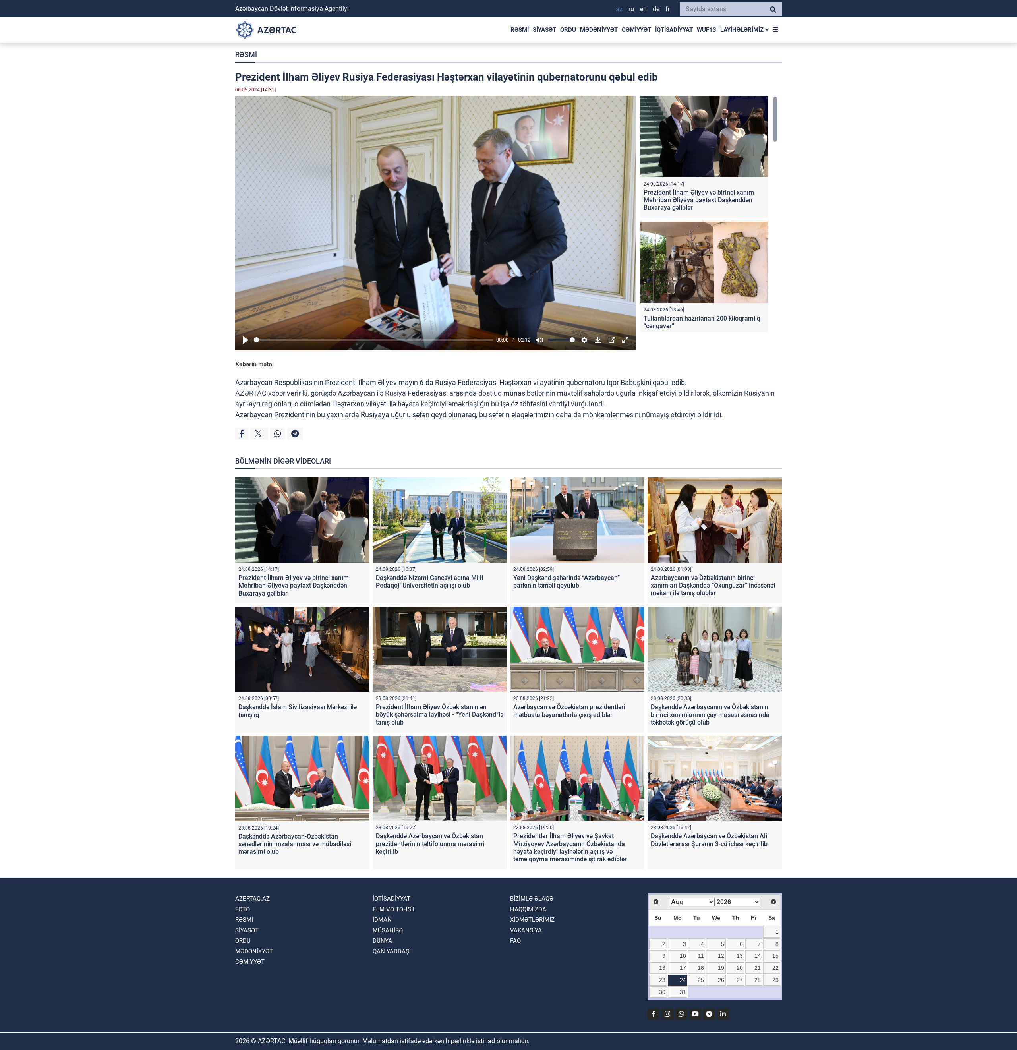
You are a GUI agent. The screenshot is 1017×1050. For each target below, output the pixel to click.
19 (721, 968)
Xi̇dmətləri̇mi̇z (532, 919)
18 (701, 968)
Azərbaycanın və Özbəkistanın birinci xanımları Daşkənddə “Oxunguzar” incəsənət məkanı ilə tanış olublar (713, 585)
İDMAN (382, 919)
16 (662, 968)
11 (701, 956)
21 (757, 968)
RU (631, 9)
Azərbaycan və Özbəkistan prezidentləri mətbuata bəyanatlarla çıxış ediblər (569, 710)
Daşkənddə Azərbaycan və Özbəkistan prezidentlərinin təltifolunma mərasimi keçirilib (430, 843)
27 (740, 980)
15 (775, 956)
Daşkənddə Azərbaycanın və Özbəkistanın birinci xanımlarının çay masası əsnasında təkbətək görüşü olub (710, 714)
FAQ (515, 940)
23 (662, 980)
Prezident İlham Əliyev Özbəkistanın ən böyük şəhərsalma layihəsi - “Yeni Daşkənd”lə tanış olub (439, 714)
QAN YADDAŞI (392, 951)
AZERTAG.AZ (252, 898)
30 (662, 992)
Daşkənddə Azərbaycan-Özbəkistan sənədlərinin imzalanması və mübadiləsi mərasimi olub (294, 844)
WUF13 (706, 29)
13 (740, 956)
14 (757, 956)
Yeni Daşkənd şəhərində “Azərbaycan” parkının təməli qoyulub (566, 581)
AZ (619, 9)
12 (721, 956)
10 (683, 956)
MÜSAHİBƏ (388, 930)
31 (683, 992)
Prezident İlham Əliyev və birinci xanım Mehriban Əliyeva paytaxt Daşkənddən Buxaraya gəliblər (699, 200)
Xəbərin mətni (254, 364)
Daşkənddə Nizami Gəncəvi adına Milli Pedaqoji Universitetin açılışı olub (429, 581)
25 (701, 980)
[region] (708, 214)
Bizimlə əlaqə (531, 898)
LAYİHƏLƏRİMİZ (742, 29)
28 (757, 980)
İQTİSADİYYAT (674, 29)
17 (683, 968)
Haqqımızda (528, 909)
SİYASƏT (544, 29)
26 (721, 980)
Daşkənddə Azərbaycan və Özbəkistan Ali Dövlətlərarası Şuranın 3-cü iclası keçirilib (709, 839)
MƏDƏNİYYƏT (599, 29)
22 (775, 968)
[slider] (373, 340)
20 (740, 968)
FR (667, 9)
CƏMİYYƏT (636, 29)
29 (775, 980)
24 (683, 980)
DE (656, 9)
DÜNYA (382, 940)
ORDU (568, 29)
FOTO (242, 909)
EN (643, 9)
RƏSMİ (519, 29)
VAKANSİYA (526, 930)
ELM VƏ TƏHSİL (394, 909)
